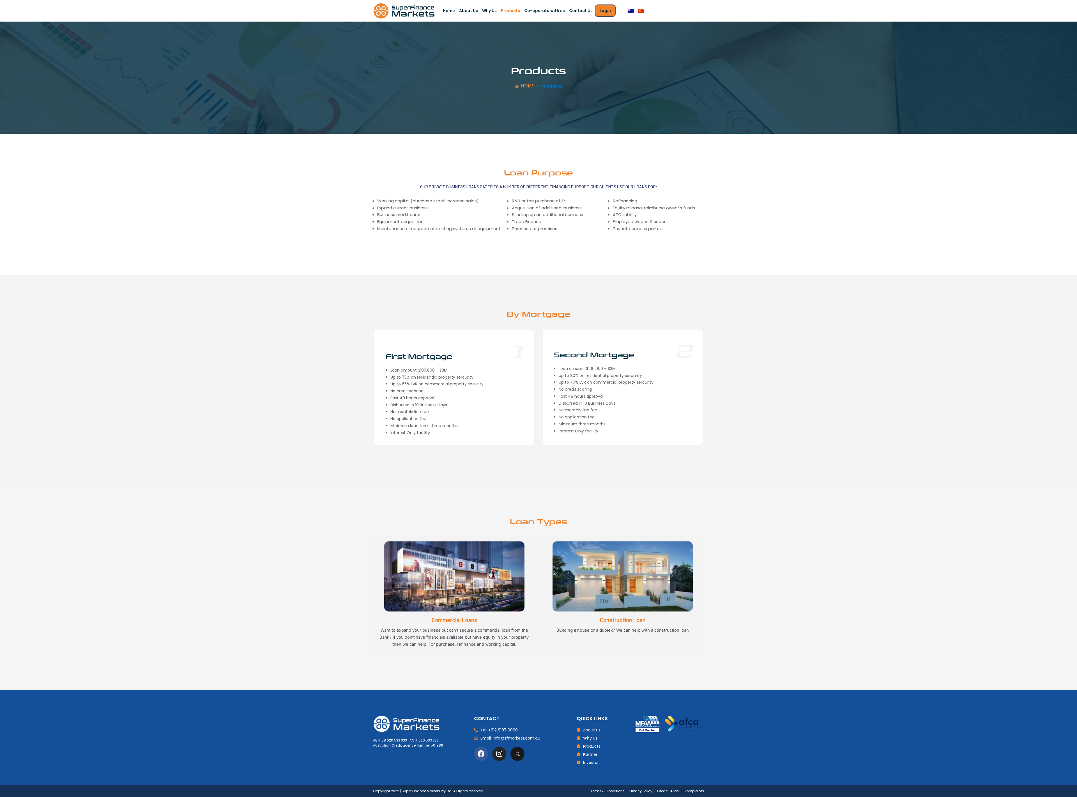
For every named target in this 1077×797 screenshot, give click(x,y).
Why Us (489, 10)
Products (510, 10)
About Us (468, 10)
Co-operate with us (544, 10)
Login (605, 10)
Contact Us (581, 10)
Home (449, 10)
